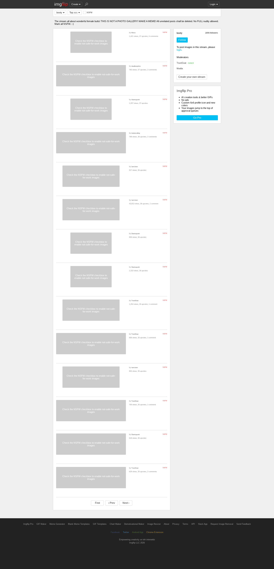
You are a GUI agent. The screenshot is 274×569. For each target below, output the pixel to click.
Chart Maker (115, 524)
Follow (182, 40)
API (193, 524)
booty (59, 12)
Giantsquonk (135, 99)
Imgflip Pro (28, 524)
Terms (185, 524)
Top (73, 12)
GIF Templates (100, 524)
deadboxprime (136, 66)
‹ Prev (111, 503)
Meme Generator (57, 524)
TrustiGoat (185, 63)
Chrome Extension (154, 532)
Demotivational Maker (134, 524)
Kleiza (133, 32)
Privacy (175, 524)
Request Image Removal (222, 524)
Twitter (126, 532)
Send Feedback (243, 524)
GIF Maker (41, 524)
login (179, 49)
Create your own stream (191, 77)
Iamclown (134, 166)
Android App (137, 532)
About (166, 524)
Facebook (115, 532)
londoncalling (135, 133)
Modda (180, 68)
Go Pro (197, 117)
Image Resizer (154, 524)
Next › (126, 503)
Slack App (202, 524)
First (97, 503)
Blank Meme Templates (79, 524)
